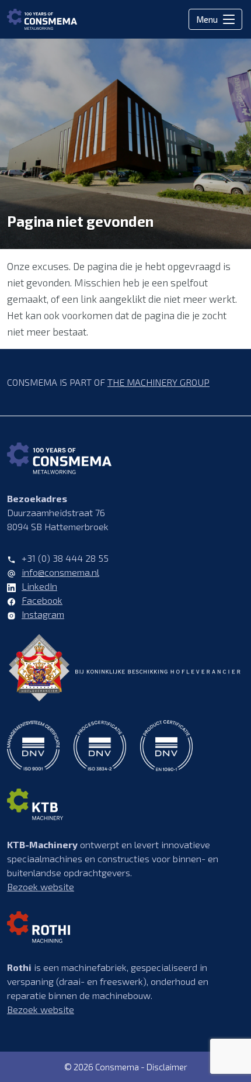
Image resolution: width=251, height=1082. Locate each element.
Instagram (43, 614)
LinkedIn (39, 586)
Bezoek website (40, 886)
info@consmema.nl (60, 572)
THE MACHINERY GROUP (158, 382)
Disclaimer (167, 1067)
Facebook (42, 600)
